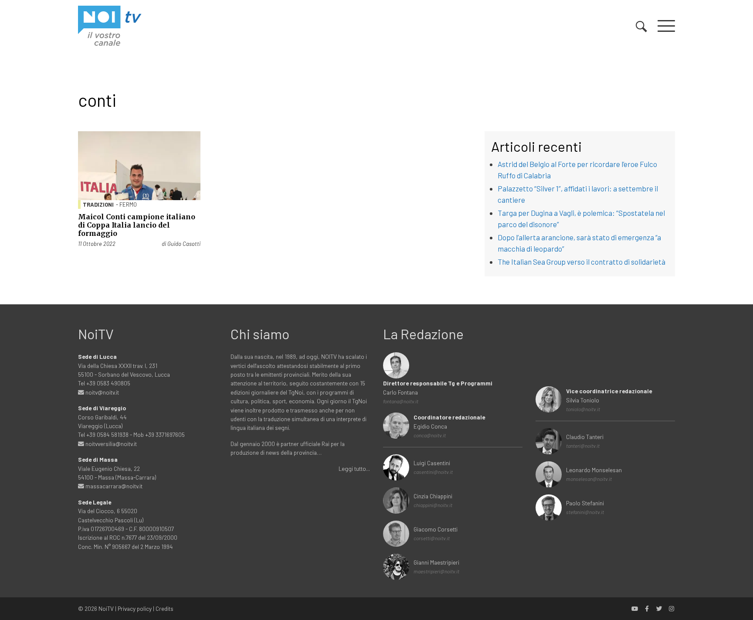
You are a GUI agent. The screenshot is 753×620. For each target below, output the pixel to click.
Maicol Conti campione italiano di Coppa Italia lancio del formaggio (136, 225)
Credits (164, 608)
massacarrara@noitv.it (113, 486)
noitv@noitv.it (101, 392)
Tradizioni (98, 204)
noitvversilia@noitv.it (110, 443)
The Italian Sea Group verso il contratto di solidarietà (581, 261)
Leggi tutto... (354, 468)
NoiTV (106, 608)
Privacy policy (135, 608)
